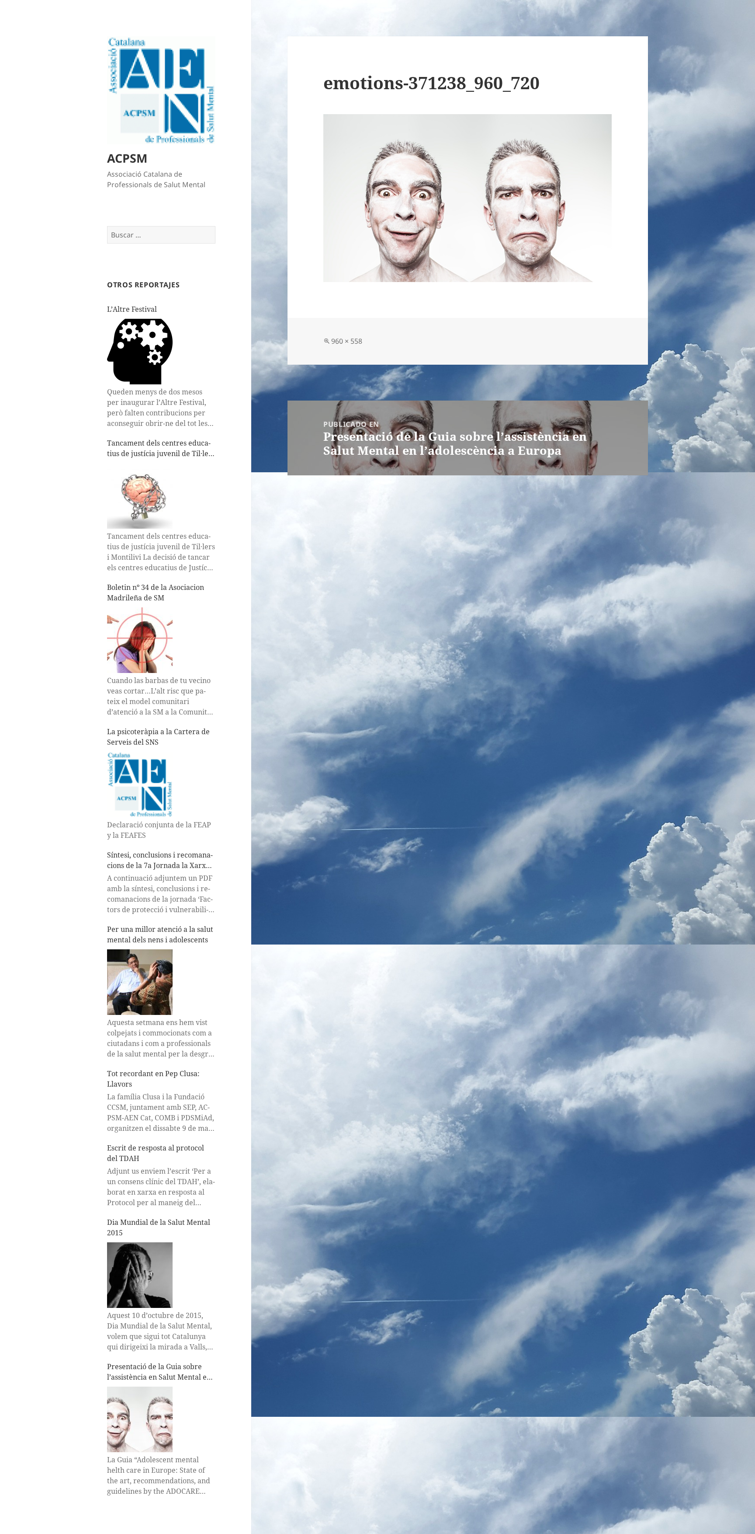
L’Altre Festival (132, 309)
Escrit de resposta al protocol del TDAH (155, 1153)
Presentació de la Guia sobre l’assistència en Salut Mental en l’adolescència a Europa (159, 1372)
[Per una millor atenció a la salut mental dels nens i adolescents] (140, 982)
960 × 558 (346, 341)
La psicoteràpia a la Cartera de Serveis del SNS (158, 737)
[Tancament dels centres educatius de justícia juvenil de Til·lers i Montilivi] (140, 496)
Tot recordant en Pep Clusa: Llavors (153, 1079)
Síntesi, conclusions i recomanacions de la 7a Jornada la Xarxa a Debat (160, 860)
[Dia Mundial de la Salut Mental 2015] (140, 1275)
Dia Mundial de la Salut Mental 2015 (158, 1227)
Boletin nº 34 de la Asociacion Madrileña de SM (155, 592)
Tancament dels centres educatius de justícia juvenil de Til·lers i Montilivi (161, 448)
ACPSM (127, 158)
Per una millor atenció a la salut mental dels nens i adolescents (160, 934)
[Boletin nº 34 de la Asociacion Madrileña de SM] (140, 640)
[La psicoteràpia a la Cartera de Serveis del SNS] (140, 784)
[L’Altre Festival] (140, 351)
